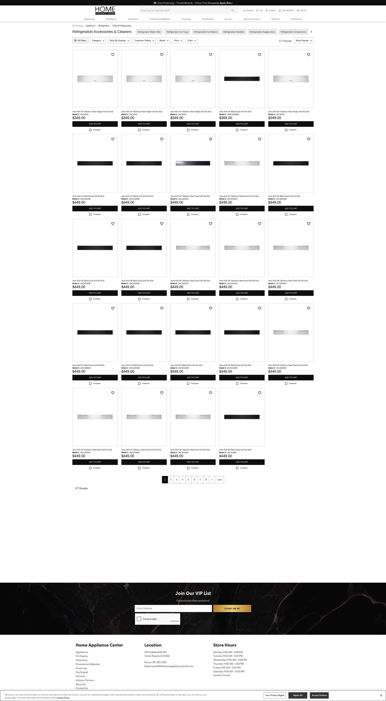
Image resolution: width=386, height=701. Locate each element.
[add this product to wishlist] (112, 54)
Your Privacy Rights (274, 695)
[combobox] (98, 40)
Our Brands (207, 19)
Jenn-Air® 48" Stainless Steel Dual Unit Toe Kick (190, 281)
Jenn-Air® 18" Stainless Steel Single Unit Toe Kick (92, 112)
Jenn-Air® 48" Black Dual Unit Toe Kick (284, 196)
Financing (186, 19)
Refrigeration (103, 26)
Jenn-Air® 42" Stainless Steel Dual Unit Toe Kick (190, 196)
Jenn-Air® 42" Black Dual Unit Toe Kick (88, 196)
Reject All (297, 695)
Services (228, 19)
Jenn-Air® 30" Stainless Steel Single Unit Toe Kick (190, 112)
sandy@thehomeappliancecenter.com (172, 666)
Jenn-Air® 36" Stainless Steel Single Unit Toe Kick (288, 112)
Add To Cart (95, 124)
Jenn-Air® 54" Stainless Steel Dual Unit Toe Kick (288, 365)
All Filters (82, 40)
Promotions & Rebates (159, 19)
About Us (275, 19)
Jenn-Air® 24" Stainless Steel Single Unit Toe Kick (141, 112)
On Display (111, 19)
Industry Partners (252, 19)
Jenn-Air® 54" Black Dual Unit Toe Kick (88, 365)
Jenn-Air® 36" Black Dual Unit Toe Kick (235, 112)
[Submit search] (233, 10)
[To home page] (105, 10)
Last (219, 479)
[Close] (381, 695)
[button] (244, 10)
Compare (97, 130)
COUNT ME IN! (232, 608)
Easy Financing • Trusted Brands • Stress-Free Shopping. (195, 2)
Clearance (133, 19)
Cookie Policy (63, 698)
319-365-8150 (159, 662)
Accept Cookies (319, 695)
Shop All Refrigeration (121, 26)
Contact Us (296, 19)
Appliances (89, 19)
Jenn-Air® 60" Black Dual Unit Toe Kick (235, 450)
